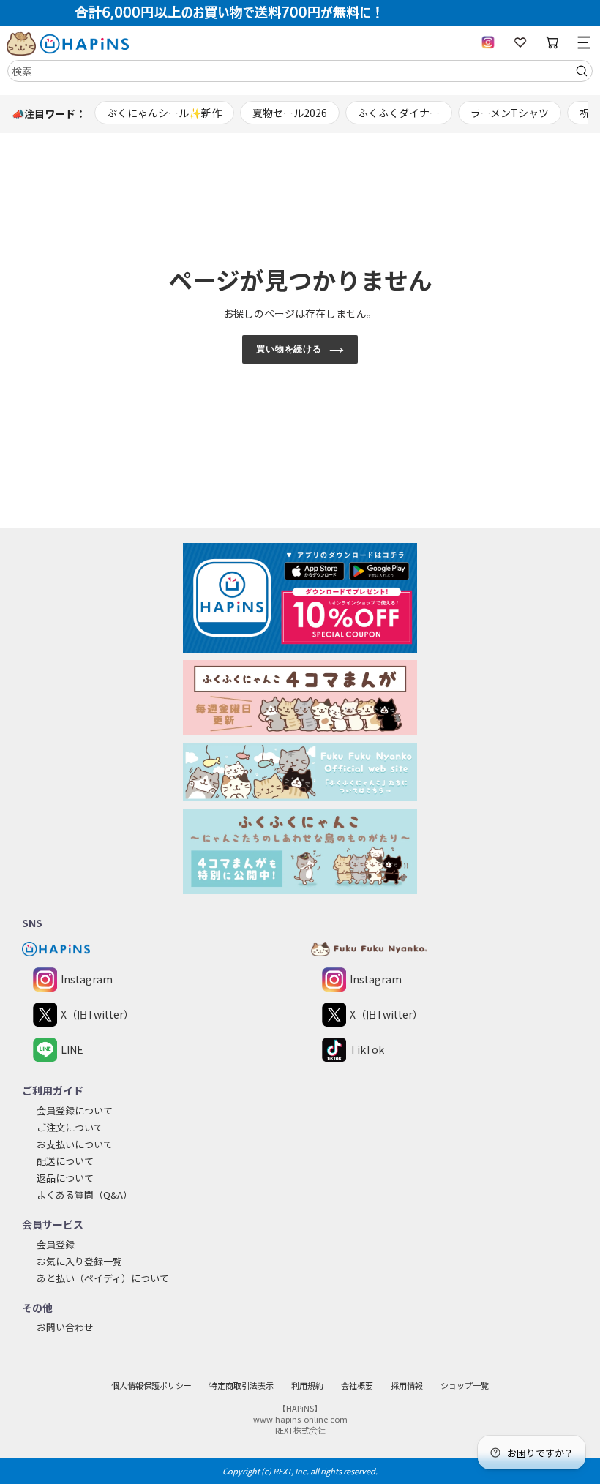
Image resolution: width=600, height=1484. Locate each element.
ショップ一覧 (464, 1385)
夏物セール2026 (289, 112)
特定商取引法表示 (241, 1385)
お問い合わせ (65, 1327)
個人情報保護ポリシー (151, 1385)
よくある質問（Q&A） (84, 1194)
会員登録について (75, 1110)
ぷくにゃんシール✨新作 (164, 112)
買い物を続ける (289, 349)
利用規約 (307, 1385)
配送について (65, 1161)
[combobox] (300, 71)
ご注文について (70, 1127)
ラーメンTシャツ (509, 112)
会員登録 (56, 1244)
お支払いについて (75, 1144)
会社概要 (357, 1385)
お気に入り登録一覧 (79, 1261)
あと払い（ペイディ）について (103, 1278)
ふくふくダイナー (399, 112)
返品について (65, 1178)
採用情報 (407, 1385)
